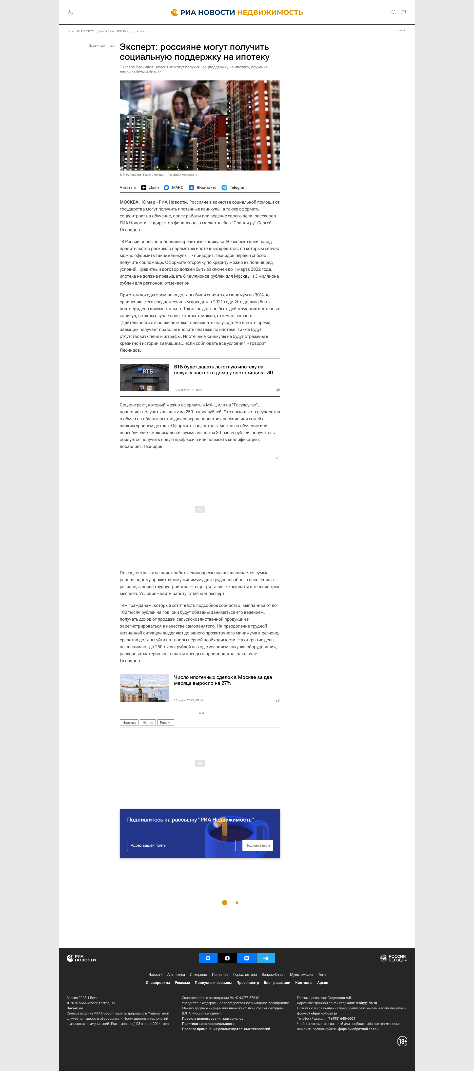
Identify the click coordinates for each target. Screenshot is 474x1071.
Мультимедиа (301, 974)
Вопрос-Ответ (273, 974)
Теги (322, 974)
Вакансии (75, 1008)
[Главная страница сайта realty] (237, 12)
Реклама (182, 982)
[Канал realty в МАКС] (208, 958)
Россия (165, 723)
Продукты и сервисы (213, 982)
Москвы (242, 276)
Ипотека (129, 723)
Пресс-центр (248, 982)
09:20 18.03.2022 (80, 31)
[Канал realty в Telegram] (266, 958)
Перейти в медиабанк (182, 174)
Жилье (148, 723)
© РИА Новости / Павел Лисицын (142, 174)
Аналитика (176, 974)
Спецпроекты (158, 982)
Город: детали (245, 974)
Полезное (220, 974)
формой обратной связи (317, 1013)
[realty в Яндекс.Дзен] (227, 958)
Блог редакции (277, 982)
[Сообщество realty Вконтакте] (246, 958)
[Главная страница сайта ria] (200, 12)
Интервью (198, 974)
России (132, 241)
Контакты (303, 982)
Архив (322, 982)
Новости (155, 974)
